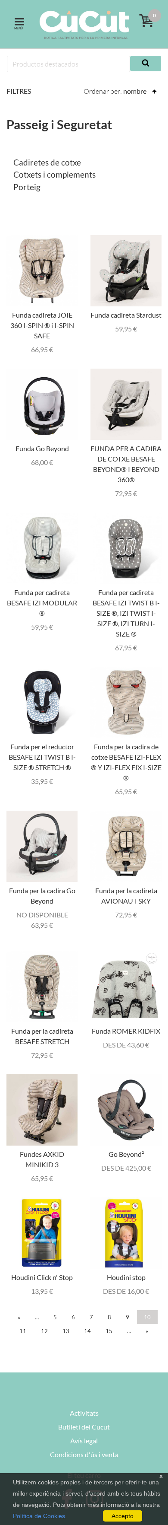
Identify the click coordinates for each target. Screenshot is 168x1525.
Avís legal (84, 1440)
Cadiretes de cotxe (47, 162)
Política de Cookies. (40, 1515)
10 (147, 1317)
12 (44, 1331)
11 (22, 1331)
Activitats (84, 1413)
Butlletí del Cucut (84, 1427)
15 (109, 1331)
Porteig (26, 187)
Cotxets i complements (54, 174)
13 (65, 1331)
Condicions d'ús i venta (84, 1454)
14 (87, 1331)
